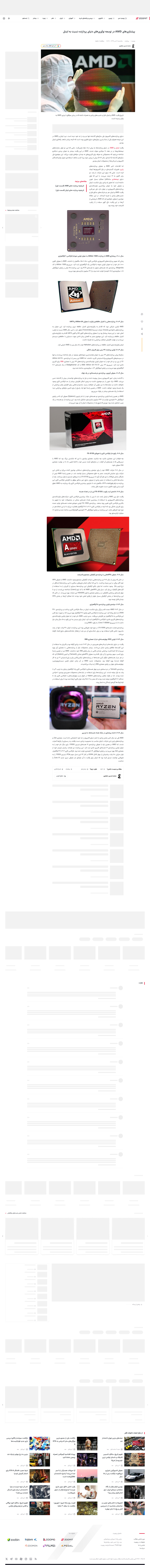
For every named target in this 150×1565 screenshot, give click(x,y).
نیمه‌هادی (115, 179)
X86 (61, 361)
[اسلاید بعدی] (2, 227)
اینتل (117, 148)
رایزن (122, 169)
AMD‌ (112, 148)
